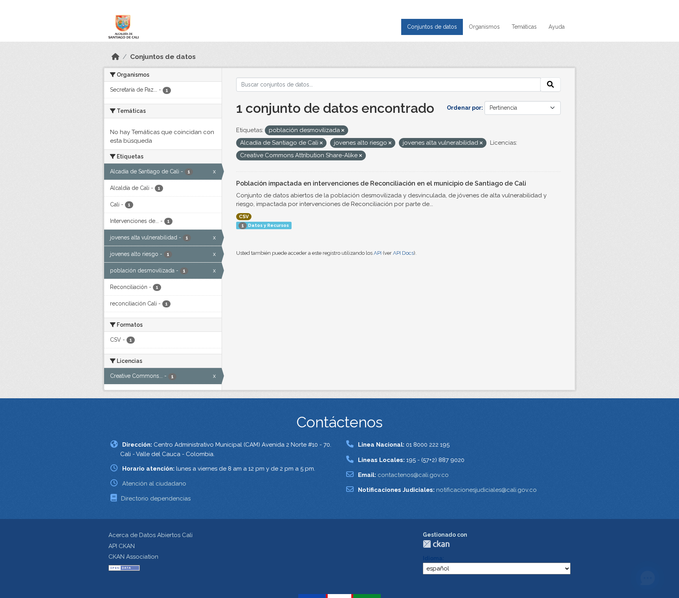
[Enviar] (550, 84)
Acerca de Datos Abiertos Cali (150, 535)
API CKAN (121, 546)
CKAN (436, 544)
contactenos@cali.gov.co (413, 474)
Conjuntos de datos (432, 27)
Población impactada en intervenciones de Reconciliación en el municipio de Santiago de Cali (381, 183)
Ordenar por (464, 108)
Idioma (432, 558)
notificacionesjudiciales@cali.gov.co (486, 489)
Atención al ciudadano (154, 483)
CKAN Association (133, 556)
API (378, 253)
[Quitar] (342, 130)
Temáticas (524, 27)
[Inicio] (115, 57)
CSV (244, 216)
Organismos (484, 27)
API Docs (403, 253)
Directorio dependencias (156, 498)
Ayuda (557, 27)
